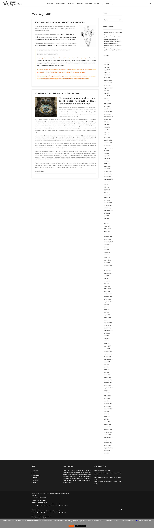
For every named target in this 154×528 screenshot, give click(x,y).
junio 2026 (106, 67)
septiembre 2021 (108, 211)
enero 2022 (107, 200)
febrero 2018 (107, 318)
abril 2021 (106, 224)
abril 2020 (106, 255)
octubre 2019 (107, 271)
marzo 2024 (107, 132)
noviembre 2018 (108, 297)
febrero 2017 (107, 346)
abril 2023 (106, 161)
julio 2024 (106, 122)
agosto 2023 (107, 151)
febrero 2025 (107, 104)
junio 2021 (106, 218)
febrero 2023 (107, 166)
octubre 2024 (107, 114)
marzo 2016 (107, 375)
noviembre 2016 (108, 354)
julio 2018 (106, 304)
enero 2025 (107, 106)
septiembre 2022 (108, 179)
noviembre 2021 (108, 205)
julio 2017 (106, 336)
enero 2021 (107, 231)
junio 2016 (106, 367)
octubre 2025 (107, 85)
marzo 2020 (107, 258)
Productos (71, 3)
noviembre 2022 (108, 174)
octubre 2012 (107, 445)
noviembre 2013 (108, 432)
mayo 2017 (106, 338)
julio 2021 (106, 216)
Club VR (34, 473)
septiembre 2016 (108, 359)
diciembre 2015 (108, 380)
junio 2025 (106, 93)
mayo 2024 (107, 127)
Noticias (97, 3)
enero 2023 (107, 169)
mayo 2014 (107, 417)
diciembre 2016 (108, 351)
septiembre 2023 (108, 148)
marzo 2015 (107, 393)
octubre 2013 (107, 435)
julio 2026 (106, 65)
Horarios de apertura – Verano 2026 (113, 33)
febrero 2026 (107, 75)
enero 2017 (107, 349)
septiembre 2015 (108, 388)
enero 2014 (107, 427)
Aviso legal (51, 493)
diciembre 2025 (108, 80)
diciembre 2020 (108, 234)
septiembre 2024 (108, 117)
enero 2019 (107, 291)
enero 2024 (107, 138)
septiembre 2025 (108, 88)
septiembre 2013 (108, 437)
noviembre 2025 (108, 83)
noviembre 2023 (108, 143)
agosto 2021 (107, 213)
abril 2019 (106, 284)
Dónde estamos (60, 3)
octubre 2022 (107, 177)
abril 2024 (106, 130)
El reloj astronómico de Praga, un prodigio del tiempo (58, 93)
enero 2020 (107, 263)
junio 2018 (106, 307)
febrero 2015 (107, 396)
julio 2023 (106, 153)
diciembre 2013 (108, 430)
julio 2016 (106, 364)
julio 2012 (106, 453)
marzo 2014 (107, 422)
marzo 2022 (107, 195)
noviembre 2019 (108, 268)
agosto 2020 (107, 245)
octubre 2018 (107, 299)
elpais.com (41, 171)
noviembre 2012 (108, 443)
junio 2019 (106, 278)
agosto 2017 (107, 333)
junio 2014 (106, 414)
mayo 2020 (107, 252)
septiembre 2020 (108, 242)
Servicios (80, 3)
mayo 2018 (106, 310)
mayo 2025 (107, 96)
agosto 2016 (107, 362)
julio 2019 (106, 276)
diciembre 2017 (108, 323)
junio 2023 (106, 156)
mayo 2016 (106, 370)
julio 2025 (106, 91)
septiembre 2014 (108, 409)
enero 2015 (107, 398)
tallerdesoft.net (43, 497)
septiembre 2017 (108, 331)
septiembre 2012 (108, 448)
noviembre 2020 (108, 237)
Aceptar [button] (71, 525)
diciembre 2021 (108, 203)
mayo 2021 (106, 221)
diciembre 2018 (108, 294)
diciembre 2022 (108, 171)
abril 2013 (106, 440)
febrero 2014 (107, 424)
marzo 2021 (107, 226)
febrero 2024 (107, 135)
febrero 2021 (107, 229)
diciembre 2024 (108, 109)
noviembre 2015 (108, 383)
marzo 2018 (107, 315)
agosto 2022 (107, 182)
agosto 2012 (107, 450)
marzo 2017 (107, 344)
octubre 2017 (107, 328)
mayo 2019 (106, 281)
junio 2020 (106, 250)
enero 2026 (107, 78)
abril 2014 (106, 419)
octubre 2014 (107, 406)
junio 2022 (106, 187)
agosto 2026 (107, 62)
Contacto (88, 3)
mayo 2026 (107, 70)
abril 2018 (106, 312)
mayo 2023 (107, 158)
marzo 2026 (107, 72)
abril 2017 (106, 341)
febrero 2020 (107, 260)
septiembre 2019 (108, 273)
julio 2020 (106, 247)
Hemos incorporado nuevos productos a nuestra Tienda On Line (112, 36)
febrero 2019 (107, 289)
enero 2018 (107, 320)
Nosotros (50, 3)
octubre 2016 (107, 357)
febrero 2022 (107, 198)
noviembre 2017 (108, 325)
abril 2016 (106, 372)
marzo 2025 (107, 101)
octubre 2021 (107, 208)
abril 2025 (106, 98)
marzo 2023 (107, 164)
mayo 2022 (107, 190)
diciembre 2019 (108, 265)
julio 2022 (106, 184)
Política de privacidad (60, 493)
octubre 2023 (107, 145)
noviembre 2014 (108, 404)
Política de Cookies (80, 525)
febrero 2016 (107, 377)
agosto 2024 (107, 119)
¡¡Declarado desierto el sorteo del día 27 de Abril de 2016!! (60, 22)
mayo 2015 (106, 391)
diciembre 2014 (108, 401)
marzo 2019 (107, 286)
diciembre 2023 (108, 140)
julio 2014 (106, 411)
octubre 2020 (107, 239)
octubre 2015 (107, 385)
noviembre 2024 (108, 111)
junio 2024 (106, 125)
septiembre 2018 (108, 302)
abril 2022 (106, 192)
